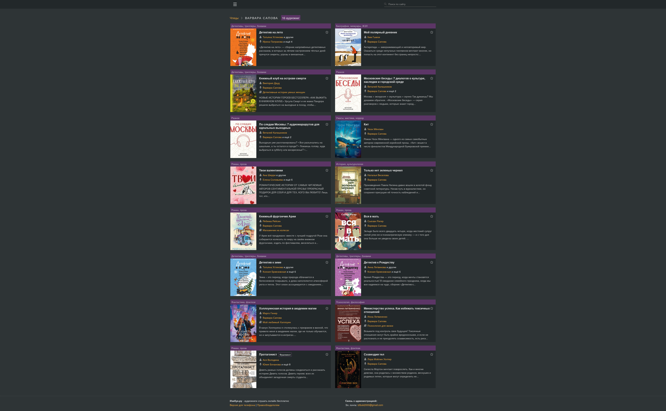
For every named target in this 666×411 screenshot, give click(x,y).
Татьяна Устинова (273, 37)
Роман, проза (239, 164)
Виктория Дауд (271, 83)
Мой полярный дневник (380, 32)
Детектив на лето (271, 32)
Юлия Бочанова (272, 364)
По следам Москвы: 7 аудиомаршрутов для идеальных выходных (289, 126)
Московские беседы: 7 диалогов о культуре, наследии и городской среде (394, 80)
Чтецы (234, 18)
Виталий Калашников (380, 86)
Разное (340, 72)
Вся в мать (371, 216)
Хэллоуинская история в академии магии (288, 308)
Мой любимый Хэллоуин (277, 322)
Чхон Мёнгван (375, 129)
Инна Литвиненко (377, 316)
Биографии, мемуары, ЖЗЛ (352, 26)
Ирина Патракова (273, 41)
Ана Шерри (269, 175)
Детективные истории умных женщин (284, 92)
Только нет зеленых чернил (383, 170)
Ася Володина (271, 360)
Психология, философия (350, 302)
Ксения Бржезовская (274, 271)
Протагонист (268, 354)
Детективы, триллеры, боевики (248, 26)
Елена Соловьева (273, 179)
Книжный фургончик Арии (277, 216)
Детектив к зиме (270, 262)
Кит (366, 124)
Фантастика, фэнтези (243, 302)
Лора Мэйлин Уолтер (379, 359)
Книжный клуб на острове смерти (282, 78)
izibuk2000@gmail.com (370, 405)
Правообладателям (268, 405)
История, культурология (349, 164)
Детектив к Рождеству (379, 262)
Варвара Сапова (377, 41)
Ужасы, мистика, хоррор (350, 118)
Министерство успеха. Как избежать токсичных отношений (397, 310)
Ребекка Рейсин (272, 221)
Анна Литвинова (377, 267)
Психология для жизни (380, 325)
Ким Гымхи (374, 37)
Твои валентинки (271, 170)
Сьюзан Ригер (375, 221)
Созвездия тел (374, 354)
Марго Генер (270, 313)
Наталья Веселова (378, 175)
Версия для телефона (242, 405)
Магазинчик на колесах (276, 230)
